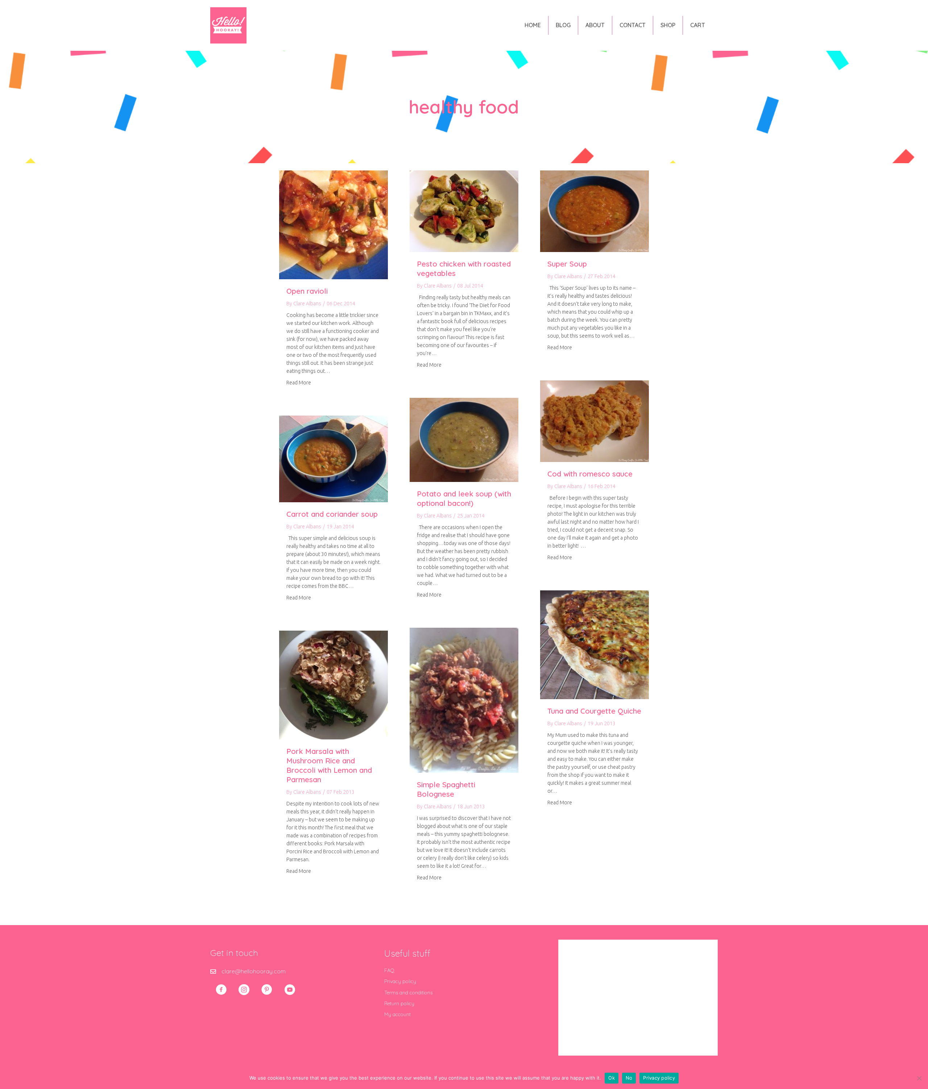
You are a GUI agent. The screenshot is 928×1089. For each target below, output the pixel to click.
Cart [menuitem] (697, 25)
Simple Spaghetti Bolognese (446, 789)
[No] (919, 1078)
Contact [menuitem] (633, 25)
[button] (221, 990)
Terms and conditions (408, 992)
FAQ (389, 970)
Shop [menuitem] (667, 25)
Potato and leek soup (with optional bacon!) (464, 498)
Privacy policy (400, 981)
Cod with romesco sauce (590, 473)
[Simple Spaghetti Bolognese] (464, 699)
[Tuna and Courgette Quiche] (594, 644)
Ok (611, 1078)
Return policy (399, 1003)
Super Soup (567, 263)
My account (397, 1014)
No (629, 1078)
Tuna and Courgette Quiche (594, 710)
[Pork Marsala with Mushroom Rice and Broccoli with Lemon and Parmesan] (333, 684)
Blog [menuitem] (563, 25)
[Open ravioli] (333, 224)
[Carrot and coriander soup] (333, 458)
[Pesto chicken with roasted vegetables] (464, 210)
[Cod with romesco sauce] (594, 420)
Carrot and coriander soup (332, 514)
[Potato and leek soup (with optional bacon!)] (464, 439)
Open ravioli (307, 291)
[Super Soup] (594, 210)
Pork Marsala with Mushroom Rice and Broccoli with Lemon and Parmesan (329, 765)
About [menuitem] (595, 25)
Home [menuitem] (533, 25)
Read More (298, 382)
